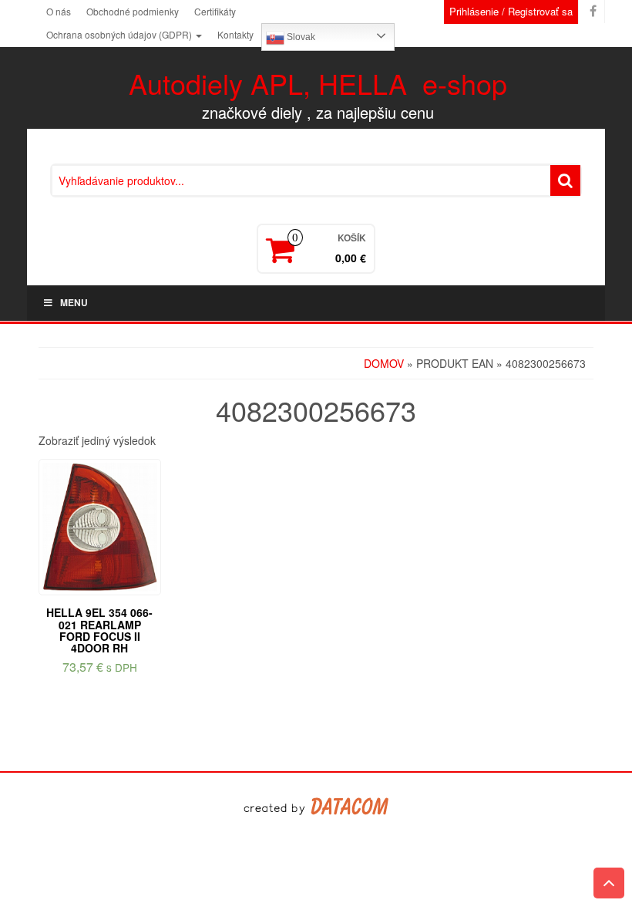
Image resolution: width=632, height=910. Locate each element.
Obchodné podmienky (132, 11)
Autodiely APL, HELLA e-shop (318, 83)
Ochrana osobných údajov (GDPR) (120, 34)
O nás (58, 11)
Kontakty (235, 34)
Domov (384, 363)
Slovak (299, 37)
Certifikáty (215, 11)
